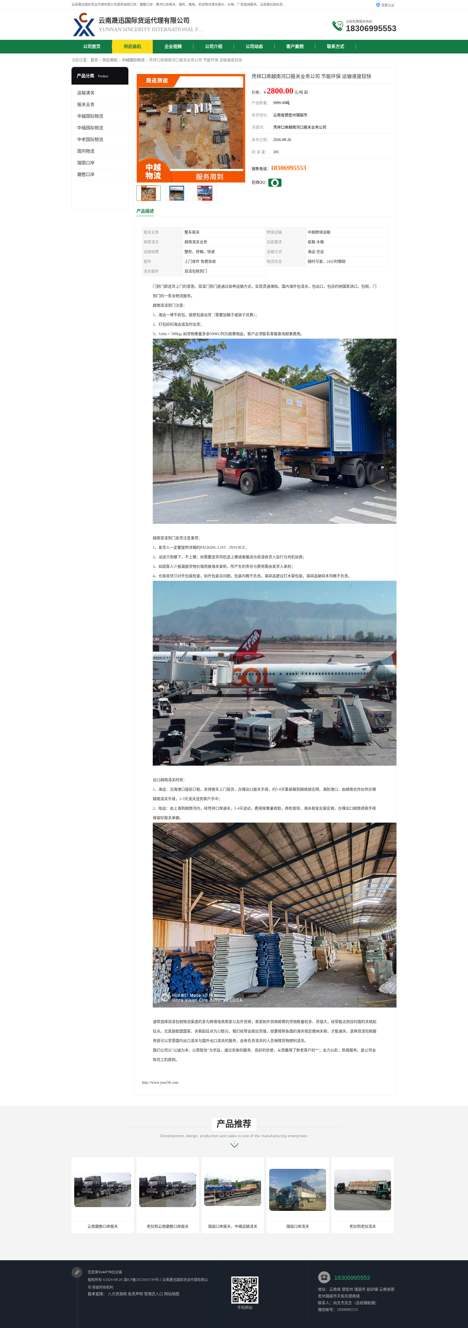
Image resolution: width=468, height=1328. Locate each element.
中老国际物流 (90, 139)
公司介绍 (213, 46)
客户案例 (295, 46)
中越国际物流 (133, 60)
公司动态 (254, 46)
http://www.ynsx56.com (160, 1082)
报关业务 (86, 104)
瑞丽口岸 (86, 163)
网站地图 (171, 1294)
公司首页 (91, 46)
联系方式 (335, 46)
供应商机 (132, 46)
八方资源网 (117, 1294)
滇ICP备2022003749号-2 (142, 1280)
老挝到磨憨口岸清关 (298, 1226)
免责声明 (135, 1294)
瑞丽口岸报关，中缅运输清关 (102, 1226)
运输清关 (86, 93)
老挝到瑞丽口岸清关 (363, 1226)
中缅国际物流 (90, 128)
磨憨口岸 (86, 174)
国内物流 (86, 151)
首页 (94, 60)
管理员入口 (153, 1294)
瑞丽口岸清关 (167, 1226)
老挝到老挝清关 (232, 1226)
